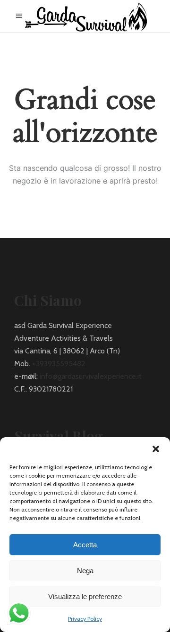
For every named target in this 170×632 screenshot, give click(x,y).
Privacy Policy (85, 618)
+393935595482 (58, 363)
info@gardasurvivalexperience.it (91, 376)
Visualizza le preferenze (85, 596)
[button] (156, 449)
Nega (85, 571)
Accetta (85, 545)
